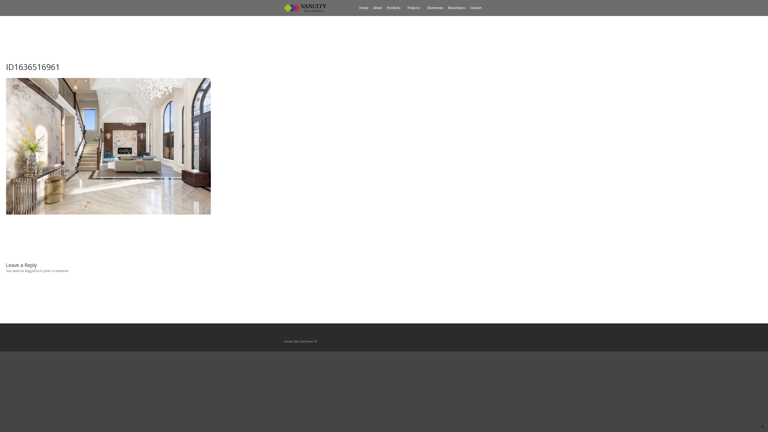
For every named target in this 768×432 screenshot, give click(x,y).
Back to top (761, 415)
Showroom (740, 384)
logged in (32, 271)
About (377, 8)
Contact (740, 396)
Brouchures (740, 390)
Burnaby (732, 372)
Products (393, 8)
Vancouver (733, 355)
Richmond (733, 361)
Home (363, 8)
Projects (413, 8)
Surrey (731, 367)
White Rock (733, 378)
